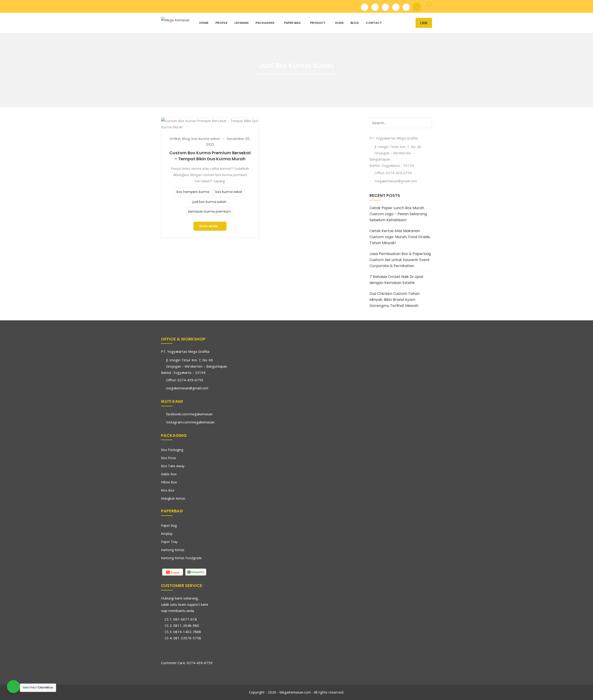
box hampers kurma (193, 191)
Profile (221, 23)
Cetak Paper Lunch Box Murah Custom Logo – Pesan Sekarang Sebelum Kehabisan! (398, 214)
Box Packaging (172, 450)
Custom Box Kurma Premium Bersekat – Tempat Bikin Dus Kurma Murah (210, 156)
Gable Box (169, 474)
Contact (374, 23)
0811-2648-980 (186, 625)
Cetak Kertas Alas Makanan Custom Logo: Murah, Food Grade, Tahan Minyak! (399, 237)
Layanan (241, 23)
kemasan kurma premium (209, 211)
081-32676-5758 (187, 638)
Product (318, 23)
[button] (426, 6)
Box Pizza (168, 458)
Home (203, 23)
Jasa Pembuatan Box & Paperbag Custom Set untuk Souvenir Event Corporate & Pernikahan (400, 259)
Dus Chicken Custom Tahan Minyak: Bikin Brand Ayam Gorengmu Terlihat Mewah (394, 299)
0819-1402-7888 (187, 631)
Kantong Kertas (172, 550)
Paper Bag (292, 23)
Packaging (264, 23)
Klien (339, 23)
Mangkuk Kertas (173, 498)
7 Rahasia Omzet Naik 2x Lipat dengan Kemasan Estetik (396, 279)
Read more (208, 226)
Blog (354, 23)
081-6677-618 (185, 619)
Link (423, 22)
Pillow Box (169, 482)
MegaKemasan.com (295, 692)
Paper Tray (169, 541)
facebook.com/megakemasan (189, 414)
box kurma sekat (205, 138)
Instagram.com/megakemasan (190, 422)
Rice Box (167, 490)
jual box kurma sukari (209, 201)
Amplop (167, 533)
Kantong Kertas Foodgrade (181, 558)
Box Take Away (172, 466)
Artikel (175, 138)
